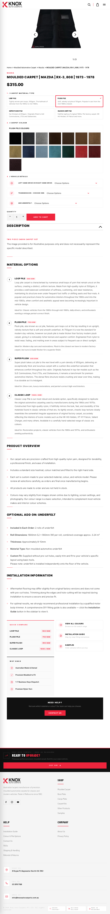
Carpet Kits (62, 803)
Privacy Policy (63, 836)
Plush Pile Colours (19, 128)
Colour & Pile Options (12, 836)
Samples (61, 813)
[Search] (89, 5)
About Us (61, 831)
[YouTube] (17, 802)
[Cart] (98, 5)
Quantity (11, 211)
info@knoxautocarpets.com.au (25, 897)
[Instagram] (11, 802)
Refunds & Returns (11, 855)
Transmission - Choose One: (31, 193)
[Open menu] (104, 4)
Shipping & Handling (11, 850)
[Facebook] (5, 802)
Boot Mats (62, 794)
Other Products (64, 808)
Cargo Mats (62, 799)
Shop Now (53, 765)
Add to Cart (41, 217)
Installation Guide (10, 831)
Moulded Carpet (64, 789)
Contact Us (55, 713)
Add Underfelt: (25, 203)
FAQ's (5, 846)
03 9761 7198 (17, 884)
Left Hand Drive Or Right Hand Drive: (35, 183)
